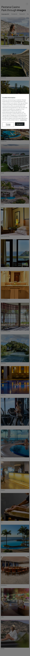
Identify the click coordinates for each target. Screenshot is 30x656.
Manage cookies (8, 124)
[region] (15, 111)
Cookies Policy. (23, 119)
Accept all (20, 124)
